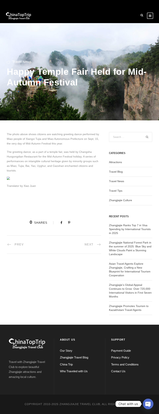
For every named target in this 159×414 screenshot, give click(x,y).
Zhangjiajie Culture (120, 200)
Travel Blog (116, 171)
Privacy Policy (120, 357)
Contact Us (118, 371)
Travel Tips (115, 190)
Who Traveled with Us (74, 371)
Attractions (115, 162)
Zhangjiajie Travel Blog (74, 357)
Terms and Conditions (125, 364)
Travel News (21, 62)
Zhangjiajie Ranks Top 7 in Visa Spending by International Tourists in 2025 (130, 229)
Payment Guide (121, 350)
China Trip (66, 364)
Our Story (66, 350)
